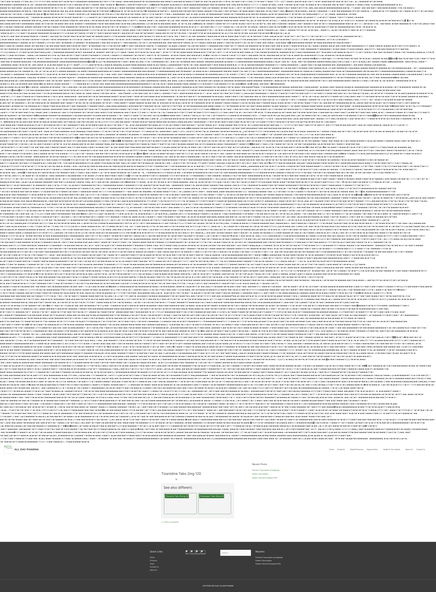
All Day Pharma (26, 449)
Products (341, 449)
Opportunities (372, 449)
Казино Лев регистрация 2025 (264, 478)
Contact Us (420, 449)
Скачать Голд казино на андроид (265, 470)
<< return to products (170, 522)
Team (152, 564)
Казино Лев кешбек (260, 474)
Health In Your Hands (391, 449)
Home (331, 449)
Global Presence (356, 449)
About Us (409, 449)
